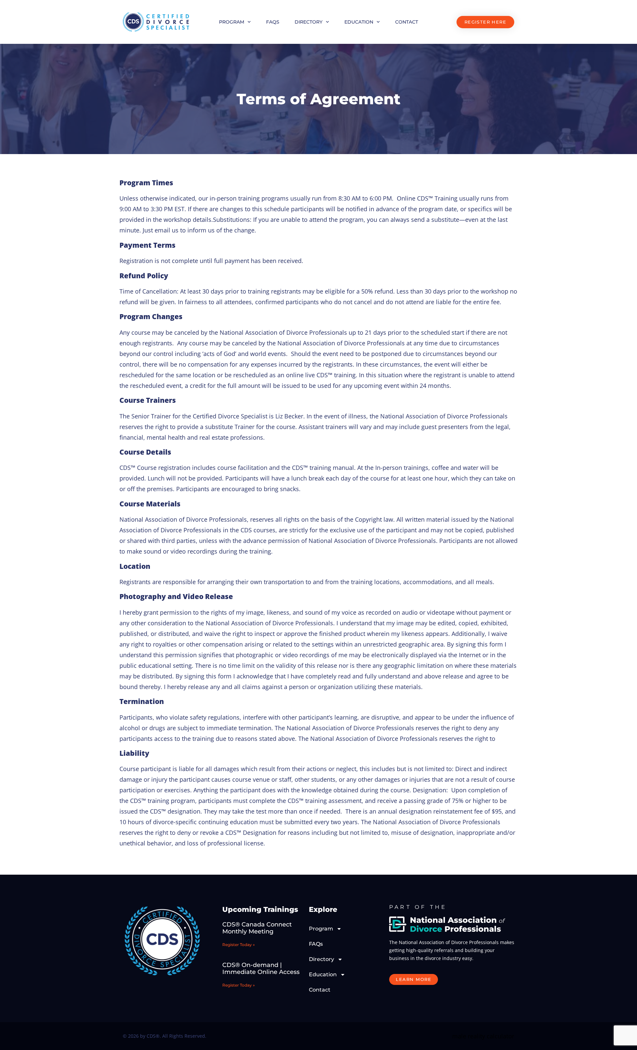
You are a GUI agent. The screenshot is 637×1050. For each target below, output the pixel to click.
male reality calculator (483, 1036)
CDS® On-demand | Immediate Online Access (261, 968)
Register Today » (238, 944)
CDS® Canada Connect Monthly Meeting (257, 928)
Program (231, 22)
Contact (406, 22)
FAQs (272, 22)
